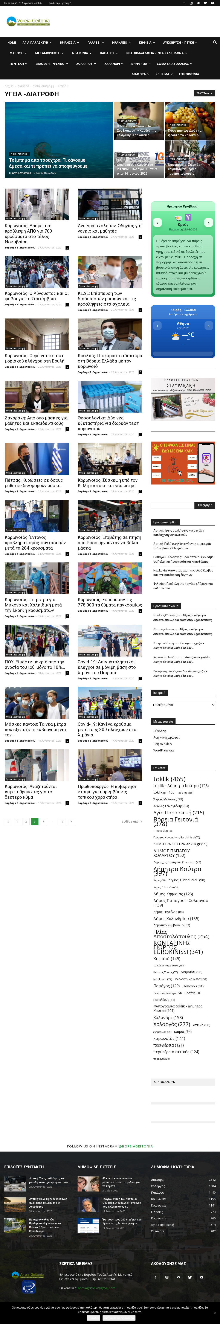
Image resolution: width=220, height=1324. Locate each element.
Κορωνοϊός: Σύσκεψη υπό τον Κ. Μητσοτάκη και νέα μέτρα (108, 483)
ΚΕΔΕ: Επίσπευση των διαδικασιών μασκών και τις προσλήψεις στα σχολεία (107, 299)
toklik (169, 779)
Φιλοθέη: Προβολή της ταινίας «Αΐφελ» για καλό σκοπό (183, 586)
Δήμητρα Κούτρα (177, 871)
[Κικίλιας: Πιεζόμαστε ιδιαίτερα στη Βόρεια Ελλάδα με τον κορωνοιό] (110, 334)
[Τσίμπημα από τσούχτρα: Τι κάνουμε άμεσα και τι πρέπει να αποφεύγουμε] (59, 149)
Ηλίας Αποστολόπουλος (181, 934)
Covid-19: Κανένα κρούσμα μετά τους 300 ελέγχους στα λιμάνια (107, 729)
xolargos (186, 792)
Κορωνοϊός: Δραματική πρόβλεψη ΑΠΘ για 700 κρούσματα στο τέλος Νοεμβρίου (28, 233)
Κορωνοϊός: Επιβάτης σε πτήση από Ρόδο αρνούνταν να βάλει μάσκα (109, 543)
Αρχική (9, 86)
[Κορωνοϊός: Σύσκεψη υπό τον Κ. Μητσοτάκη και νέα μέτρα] (110, 459)
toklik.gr (164, 792)
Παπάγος (107, 53)
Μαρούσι (16, 53)
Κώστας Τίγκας (165, 972)
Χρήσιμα (162, 74)
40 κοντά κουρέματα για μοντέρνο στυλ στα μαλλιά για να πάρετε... (121, 1182)
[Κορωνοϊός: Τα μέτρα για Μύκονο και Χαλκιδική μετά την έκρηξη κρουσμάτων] (37, 578)
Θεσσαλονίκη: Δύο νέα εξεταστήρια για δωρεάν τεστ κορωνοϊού (108, 423)
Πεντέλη (17, 64)
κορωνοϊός (169, 1038)
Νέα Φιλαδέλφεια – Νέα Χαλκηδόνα (155, 53)
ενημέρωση (162, 1031)
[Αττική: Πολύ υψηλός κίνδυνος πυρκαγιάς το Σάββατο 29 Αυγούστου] (15, 1204)
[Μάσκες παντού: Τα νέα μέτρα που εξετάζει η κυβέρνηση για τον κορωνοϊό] (37, 703)
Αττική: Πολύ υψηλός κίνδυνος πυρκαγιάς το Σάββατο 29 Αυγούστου (182, 546)
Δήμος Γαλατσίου (165, 887)
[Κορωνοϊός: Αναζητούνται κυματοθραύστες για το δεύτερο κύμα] (37, 765)
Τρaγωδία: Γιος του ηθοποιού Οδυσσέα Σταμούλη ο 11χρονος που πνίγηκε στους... (121, 1203)
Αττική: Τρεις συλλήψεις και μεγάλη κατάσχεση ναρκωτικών (178, 533)
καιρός (183, 1031)
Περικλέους (164, 1000)
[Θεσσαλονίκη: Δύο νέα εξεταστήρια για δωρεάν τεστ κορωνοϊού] (110, 397)
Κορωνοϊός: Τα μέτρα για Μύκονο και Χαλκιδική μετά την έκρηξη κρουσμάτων (33, 605)
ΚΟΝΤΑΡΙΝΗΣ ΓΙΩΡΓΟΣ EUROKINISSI (178, 947)
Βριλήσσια (68, 42)
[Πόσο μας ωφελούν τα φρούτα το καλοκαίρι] (190, 121)
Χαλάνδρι (112, 64)
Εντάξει (94, 1318)
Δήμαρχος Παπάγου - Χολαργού (177, 862)
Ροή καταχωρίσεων (166, 737)
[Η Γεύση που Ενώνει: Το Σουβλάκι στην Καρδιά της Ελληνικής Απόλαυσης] (139, 121)
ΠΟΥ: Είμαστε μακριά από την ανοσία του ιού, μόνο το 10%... (35, 664)
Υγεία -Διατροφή (43, 86)
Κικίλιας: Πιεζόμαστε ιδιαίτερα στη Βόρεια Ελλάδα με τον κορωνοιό (110, 361)
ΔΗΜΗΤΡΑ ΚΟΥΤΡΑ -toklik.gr (180, 844)
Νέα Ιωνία (80, 53)
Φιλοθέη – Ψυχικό (50, 64)
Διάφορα (139, 74)
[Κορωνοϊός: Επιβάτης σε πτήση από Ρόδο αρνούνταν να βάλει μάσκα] (110, 516)
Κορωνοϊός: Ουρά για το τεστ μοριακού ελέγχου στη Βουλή (34, 358)
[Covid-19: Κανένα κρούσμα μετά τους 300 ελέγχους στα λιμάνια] (110, 703)
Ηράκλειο (119, 42)
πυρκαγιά (161, 1058)
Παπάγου (193, 986)
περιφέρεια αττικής (176, 1052)
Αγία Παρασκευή (35, 42)
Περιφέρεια (138, 64)
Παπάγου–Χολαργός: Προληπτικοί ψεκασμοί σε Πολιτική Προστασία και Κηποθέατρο (184, 559)
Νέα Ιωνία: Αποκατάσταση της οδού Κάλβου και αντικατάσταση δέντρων (183, 573)
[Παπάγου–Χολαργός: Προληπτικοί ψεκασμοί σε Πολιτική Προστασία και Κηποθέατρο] (15, 1225)
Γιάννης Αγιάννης (20, 172)
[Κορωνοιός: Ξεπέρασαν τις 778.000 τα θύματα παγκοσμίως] (110, 578)
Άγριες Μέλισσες (168, 799)
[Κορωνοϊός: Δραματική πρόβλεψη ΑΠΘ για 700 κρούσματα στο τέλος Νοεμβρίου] (37, 204)
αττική (201, 1025)
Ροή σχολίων (162, 744)
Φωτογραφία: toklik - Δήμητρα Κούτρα (177, 1008)
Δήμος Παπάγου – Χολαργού (180, 902)
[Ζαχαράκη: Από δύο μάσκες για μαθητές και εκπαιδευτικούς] (37, 397)
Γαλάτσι (93, 42)
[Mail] (198, 3)
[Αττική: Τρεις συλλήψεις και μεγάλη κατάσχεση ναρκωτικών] (15, 1183)
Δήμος (159, 880)
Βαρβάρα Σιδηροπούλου (20, 247)
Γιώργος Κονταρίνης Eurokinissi (176, 837)
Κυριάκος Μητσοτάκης (168, 965)
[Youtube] (212, 3)
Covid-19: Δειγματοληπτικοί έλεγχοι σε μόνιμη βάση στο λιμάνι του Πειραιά (107, 667)
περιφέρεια (168, 1045)
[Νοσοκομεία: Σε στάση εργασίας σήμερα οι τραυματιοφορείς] (190, 159)
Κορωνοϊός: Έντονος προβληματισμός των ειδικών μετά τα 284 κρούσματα (35, 543)
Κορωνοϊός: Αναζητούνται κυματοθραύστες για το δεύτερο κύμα (31, 792)
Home (12, 42)
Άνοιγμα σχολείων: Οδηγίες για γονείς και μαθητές (110, 228)
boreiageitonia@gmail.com (96, 1288)
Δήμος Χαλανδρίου (176, 918)
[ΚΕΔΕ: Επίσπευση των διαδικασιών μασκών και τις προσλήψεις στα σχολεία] (110, 272)
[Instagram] (191, 3)
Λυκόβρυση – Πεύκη (178, 42)
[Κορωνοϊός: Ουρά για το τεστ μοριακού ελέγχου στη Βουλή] (37, 334)
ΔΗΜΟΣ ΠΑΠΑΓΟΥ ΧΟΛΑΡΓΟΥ (171, 853)
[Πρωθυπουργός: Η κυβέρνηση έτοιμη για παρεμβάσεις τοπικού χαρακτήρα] (110, 765)
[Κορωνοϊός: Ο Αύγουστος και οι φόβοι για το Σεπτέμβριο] (37, 272)
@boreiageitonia (136, 1146)
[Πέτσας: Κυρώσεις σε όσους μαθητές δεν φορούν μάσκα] (37, 459)
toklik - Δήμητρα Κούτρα (181, 785)
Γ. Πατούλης (163, 830)
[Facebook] (184, 3)
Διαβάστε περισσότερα (119, 1318)
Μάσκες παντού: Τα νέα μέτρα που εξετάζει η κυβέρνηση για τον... (35, 729)
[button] (215, 43)
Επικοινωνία (189, 74)
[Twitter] (205, 3)
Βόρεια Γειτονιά (175, 821)
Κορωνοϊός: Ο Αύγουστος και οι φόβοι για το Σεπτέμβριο (37, 296)
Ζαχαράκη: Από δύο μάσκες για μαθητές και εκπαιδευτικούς (36, 420)
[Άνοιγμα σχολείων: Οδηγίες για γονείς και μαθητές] (110, 204)
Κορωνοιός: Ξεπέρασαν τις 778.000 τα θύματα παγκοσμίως (110, 602)
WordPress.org (163, 750)
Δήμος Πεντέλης (168, 912)
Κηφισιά (145, 42)
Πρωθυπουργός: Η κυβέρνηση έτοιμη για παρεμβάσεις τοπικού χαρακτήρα (107, 792)
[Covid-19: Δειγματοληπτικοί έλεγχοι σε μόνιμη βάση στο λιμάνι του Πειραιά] (110, 641)
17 (61, 821)
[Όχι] (214, 1313)
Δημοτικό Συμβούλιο (171, 925)
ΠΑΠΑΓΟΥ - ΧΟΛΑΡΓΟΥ (191, 979)
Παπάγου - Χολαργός (167, 993)
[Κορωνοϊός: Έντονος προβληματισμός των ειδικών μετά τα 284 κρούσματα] (37, 516)
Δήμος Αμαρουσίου (186, 880)
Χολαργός (84, 64)
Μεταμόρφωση (47, 53)
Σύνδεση (159, 731)
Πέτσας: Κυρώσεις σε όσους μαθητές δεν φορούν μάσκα (34, 483)
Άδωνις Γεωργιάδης (171, 806)
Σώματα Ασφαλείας (173, 64)
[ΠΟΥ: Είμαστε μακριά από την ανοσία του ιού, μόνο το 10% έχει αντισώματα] (37, 641)
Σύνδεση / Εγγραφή (60, 3)
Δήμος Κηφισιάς (173, 894)
